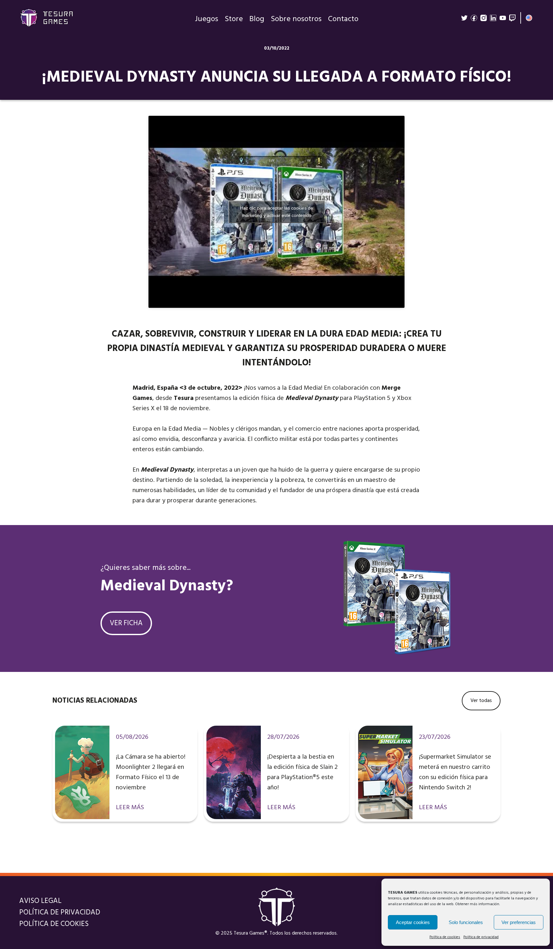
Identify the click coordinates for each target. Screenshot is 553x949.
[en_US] (529, 18)
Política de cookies (444, 937)
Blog (256, 19)
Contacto (343, 19)
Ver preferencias (518, 922)
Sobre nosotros (296, 19)
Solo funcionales (466, 922)
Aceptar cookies (413, 922)
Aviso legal (40, 901)
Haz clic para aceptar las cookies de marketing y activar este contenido (276, 211)
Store (234, 19)
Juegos (206, 19)
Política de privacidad (481, 937)
